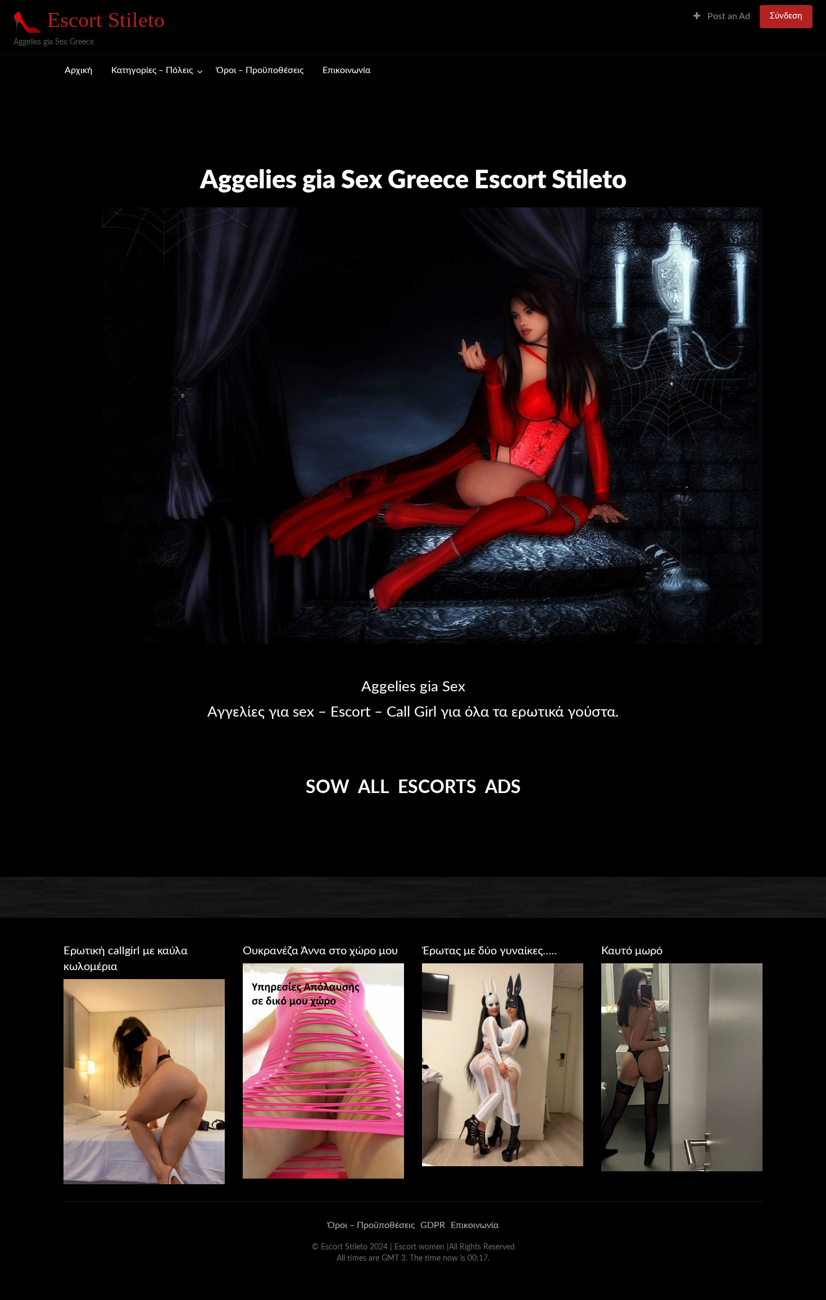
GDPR (432, 1225)
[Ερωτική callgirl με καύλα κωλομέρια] (144, 1081)
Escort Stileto (106, 19)
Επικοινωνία (346, 70)
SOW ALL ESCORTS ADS (413, 787)
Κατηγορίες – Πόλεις (152, 70)
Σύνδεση (786, 16)
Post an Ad (727, 16)
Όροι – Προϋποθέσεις (259, 70)
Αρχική (78, 70)
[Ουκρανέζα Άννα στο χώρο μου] (323, 1070)
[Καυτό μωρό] (682, 1066)
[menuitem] (722, 16)
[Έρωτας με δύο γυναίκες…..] (502, 1064)
